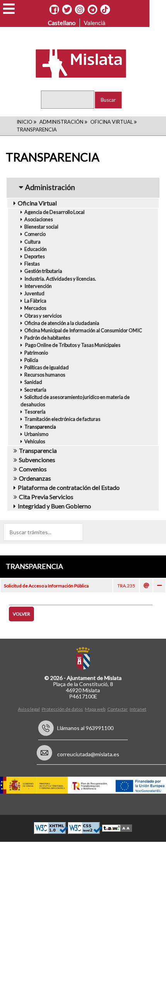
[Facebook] (54, 9)
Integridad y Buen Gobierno (54, 506)
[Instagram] (79, 9)
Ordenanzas (35, 478)
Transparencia (40, 427)
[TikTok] (105, 9)
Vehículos (34, 441)
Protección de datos (62, 709)
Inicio (24, 122)
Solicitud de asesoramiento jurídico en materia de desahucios (75, 400)
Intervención (38, 286)
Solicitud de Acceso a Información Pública (46, 586)
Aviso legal (29, 709)
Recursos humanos (44, 375)
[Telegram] (92, 9)
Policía (31, 360)
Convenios (33, 469)
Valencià (94, 22)
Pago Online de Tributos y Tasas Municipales (72, 345)
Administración (61, 122)
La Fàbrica (35, 301)
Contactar (117, 709)
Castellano (62, 22)
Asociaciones (38, 219)
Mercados (35, 308)
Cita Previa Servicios (46, 496)
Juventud (34, 293)
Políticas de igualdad (46, 367)
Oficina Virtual (111, 122)
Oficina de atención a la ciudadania (61, 323)
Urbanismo (36, 434)
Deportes (34, 256)
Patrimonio (36, 353)
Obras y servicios (43, 316)
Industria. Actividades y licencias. (60, 279)
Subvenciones (37, 459)
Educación (35, 249)
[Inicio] (76, 63)
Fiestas (32, 264)
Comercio (35, 234)
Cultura (32, 242)
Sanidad (33, 382)
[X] (67, 9)
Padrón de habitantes (47, 338)
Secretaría (35, 390)
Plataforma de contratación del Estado (69, 487)
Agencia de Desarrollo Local (54, 212)
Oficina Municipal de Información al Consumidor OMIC (83, 330)
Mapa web (95, 709)
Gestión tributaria (43, 271)
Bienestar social (41, 227)
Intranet (138, 709)
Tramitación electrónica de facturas (62, 419)
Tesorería (35, 412)
